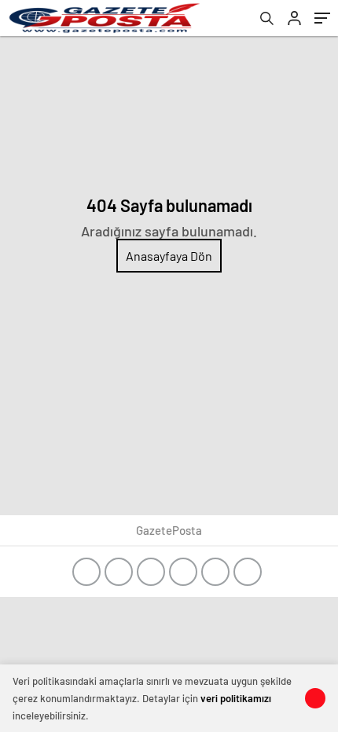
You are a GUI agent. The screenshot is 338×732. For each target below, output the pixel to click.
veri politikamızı (235, 698)
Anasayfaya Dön (169, 255)
